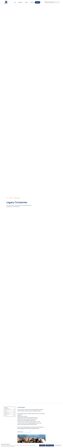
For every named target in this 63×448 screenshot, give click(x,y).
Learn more (12, 446)
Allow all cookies (49, 445)
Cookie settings (58, 445)
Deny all (42, 445)
